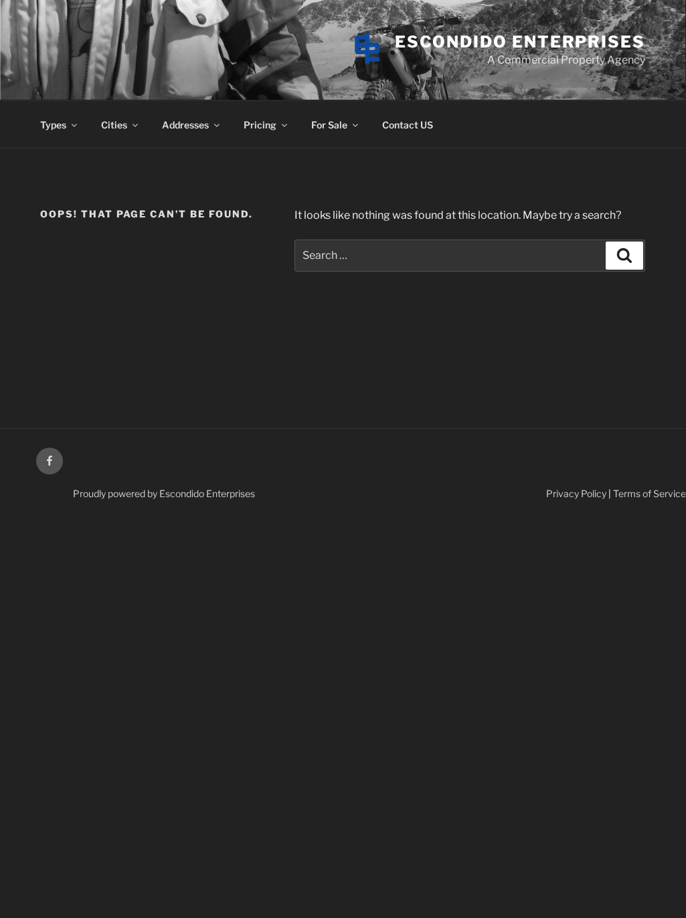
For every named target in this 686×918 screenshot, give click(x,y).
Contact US (407, 124)
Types (53, 124)
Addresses (185, 124)
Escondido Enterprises (520, 42)
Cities (114, 124)
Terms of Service (649, 493)
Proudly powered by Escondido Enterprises (164, 493)
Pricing (260, 124)
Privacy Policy (576, 493)
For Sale (329, 124)
